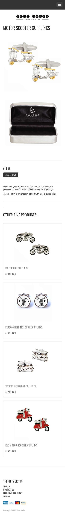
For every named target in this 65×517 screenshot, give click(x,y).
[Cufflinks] (32, 17)
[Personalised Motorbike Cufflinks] (32, 302)
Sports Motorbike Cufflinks (20, 386)
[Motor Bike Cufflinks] (32, 243)
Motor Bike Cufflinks (16, 268)
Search (6, 486)
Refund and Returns (12, 493)
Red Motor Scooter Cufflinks (21, 445)
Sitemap (6, 496)
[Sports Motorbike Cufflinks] (32, 361)
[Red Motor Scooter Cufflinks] (32, 420)
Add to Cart (11, 174)
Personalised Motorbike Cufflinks (23, 327)
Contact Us (8, 489)
